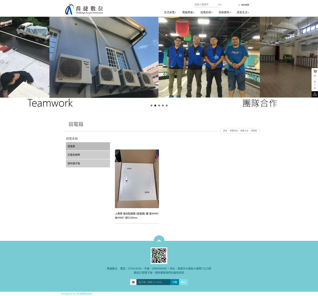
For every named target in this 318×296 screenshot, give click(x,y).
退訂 (183, 282)
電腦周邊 (187, 12)
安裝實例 (224, 12)
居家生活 (242, 12)
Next (315, 61)
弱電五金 (244, 131)
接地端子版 (74, 163)
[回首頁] (84, 9)
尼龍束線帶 (74, 154)
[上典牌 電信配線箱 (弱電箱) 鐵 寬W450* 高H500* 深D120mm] (137, 178)
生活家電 (169, 12)
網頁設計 (87, 293)
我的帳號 (245, 5)
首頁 (225, 131)
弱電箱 (254, 131)
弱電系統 (205, 12)
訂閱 (174, 282)
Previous (2, 61)
